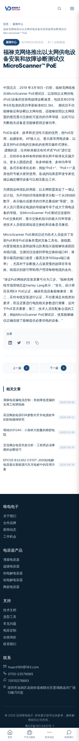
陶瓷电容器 (11, 587)
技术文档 (9, 610)
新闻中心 (18, 24)
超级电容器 (11, 566)
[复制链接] (37, 342)
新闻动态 (9, 529)
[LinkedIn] (10, 342)
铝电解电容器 (13, 580)
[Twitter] (19, 342)
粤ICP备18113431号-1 (39, 726)
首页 (6, 24)
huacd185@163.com (23, 667)
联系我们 (9, 644)
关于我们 (9, 516)
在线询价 (9, 637)
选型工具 (9, 617)
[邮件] (28, 342)
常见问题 (9, 624)
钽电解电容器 (13, 573)
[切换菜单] (72, 8)
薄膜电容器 (11, 560)
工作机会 (9, 536)
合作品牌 (9, 523)
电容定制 (9, 630)
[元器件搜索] (59, 8)
